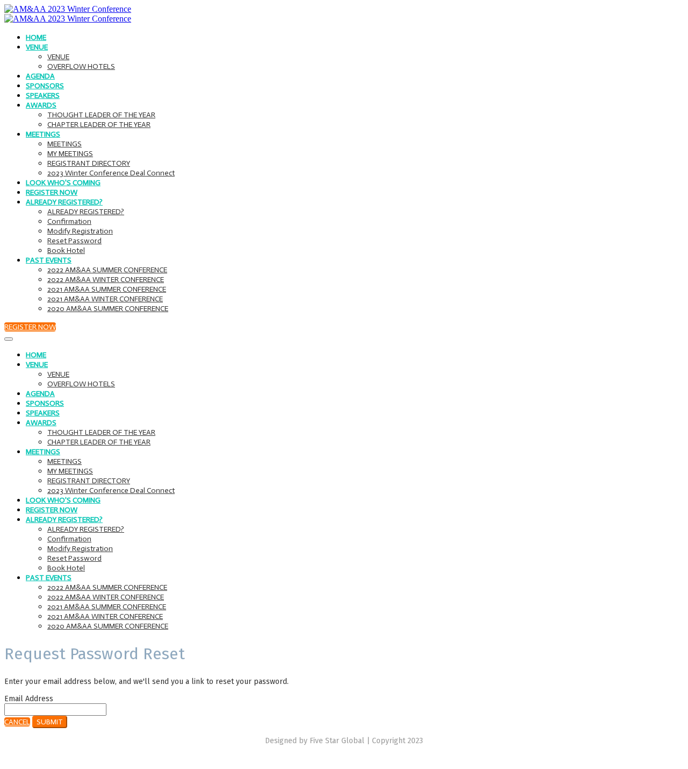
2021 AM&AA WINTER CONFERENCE (105, 299)
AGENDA (40, 76)
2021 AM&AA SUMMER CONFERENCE (106, 289)
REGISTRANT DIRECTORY (88, 163)
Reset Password (74, 240)
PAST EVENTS (48, 260)
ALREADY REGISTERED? (64, 202)
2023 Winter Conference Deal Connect (111, 173)
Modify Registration (80, 231)
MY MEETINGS (70, 153)
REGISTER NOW (51, 192)
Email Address (28, 698)
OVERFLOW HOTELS (81, 66)
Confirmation (69, 221)
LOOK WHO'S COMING (63, 182)
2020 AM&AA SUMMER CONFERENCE (107, 308)
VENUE (37, 47)
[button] (30, 326)
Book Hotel (66, 250)
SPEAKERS (43, 95)
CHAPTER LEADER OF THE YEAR (98, 124)
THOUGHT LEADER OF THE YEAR (101, 114)
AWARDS (41, 105)
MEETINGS (43, 134)
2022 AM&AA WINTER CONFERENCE (105, 279)
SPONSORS (45, 85)
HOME (36, 37)
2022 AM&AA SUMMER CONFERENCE (107, 269)
